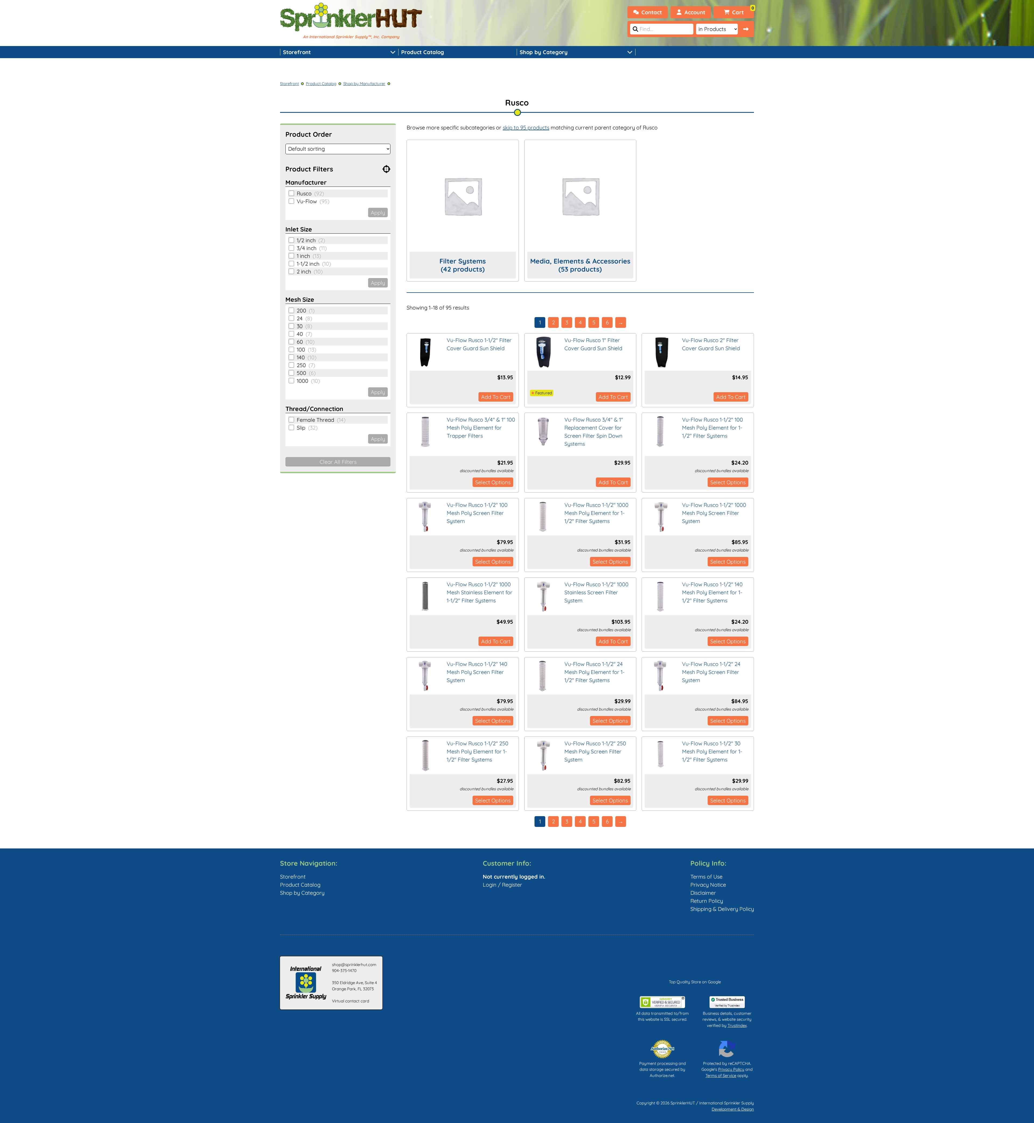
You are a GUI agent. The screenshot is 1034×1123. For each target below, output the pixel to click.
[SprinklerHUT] (351, 18)
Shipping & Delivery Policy (722, 909)
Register (512, 884)
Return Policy (706, 900)
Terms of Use (706, 876)
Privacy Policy (731, 1069)
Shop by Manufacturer (364, 83)
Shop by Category (544, 52)
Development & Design (733, 1109)
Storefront (297, 52)
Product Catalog (422, 52)
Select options (493, 482)
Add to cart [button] (496, 397)
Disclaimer (703, 892)
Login (490, 884)
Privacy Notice (708, 884)
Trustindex (737, 1025)
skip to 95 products (526, 127)
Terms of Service (720, 1075)
